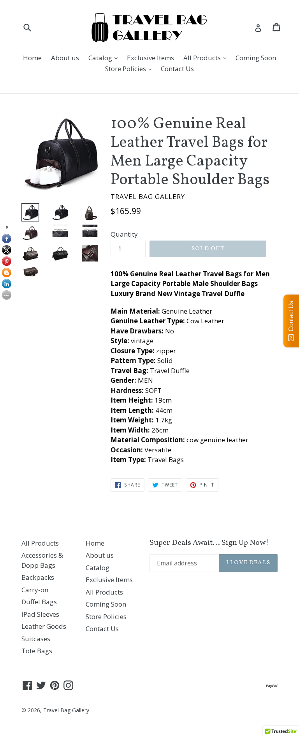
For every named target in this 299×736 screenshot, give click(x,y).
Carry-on (34, 589)
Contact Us (177, 68)
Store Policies (130, 68)
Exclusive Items (150, 57)
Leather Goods (43, 626)
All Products (206, 57)
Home (32, 57)
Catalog (104, 57)
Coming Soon (256, 57)
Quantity (124, 234)
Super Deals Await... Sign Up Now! (209, 543)
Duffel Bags (39, 601)
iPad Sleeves (40, 614)
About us (65, 57)
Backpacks (37, 577)
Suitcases (35, 638)
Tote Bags (36, 650)
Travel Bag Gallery (66, 710)
